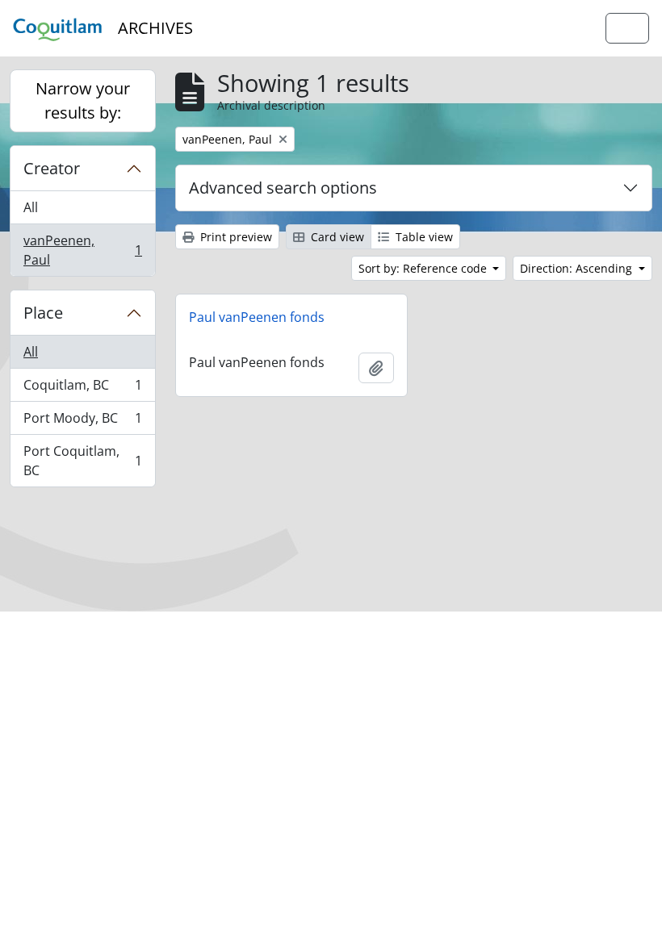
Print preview (234, 236)
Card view (336, 236)
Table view (422, 236)
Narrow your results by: (83, 100)
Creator (51, 168)
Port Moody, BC (82, 422)
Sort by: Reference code (424, 268)
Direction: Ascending (577, 268)
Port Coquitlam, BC (82, 460)
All (30, 207)
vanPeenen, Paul (82, 250)
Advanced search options (283, 187)
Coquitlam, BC (82, 389)
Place (43, 313)
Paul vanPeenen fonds (257, 317)
